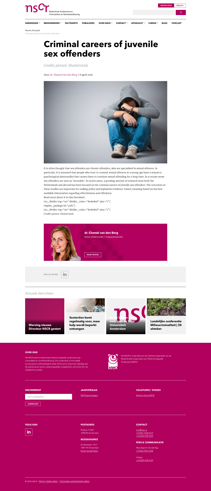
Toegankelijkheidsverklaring (74, 481)
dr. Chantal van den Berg (63, 74)
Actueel (36, 30)
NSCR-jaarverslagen (89, 395)
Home (28, 30)
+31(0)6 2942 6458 (144, 451)
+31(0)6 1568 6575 (144, 433)
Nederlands (166, 5)
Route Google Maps (89, 451)
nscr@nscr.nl (141, 430)
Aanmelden (33, 404)
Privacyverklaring (48, 481)
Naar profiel (93, 255)
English (179, 5)
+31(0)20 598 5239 (144, 436)
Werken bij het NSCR (145, 395)
